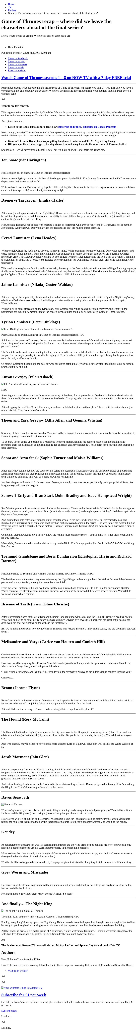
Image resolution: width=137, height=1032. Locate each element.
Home (11, 4)
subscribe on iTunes (69, 126)
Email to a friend (17, 70)
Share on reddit (16, 67)
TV (10, 7)
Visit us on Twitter (17, 970)
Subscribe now (9, 1010)
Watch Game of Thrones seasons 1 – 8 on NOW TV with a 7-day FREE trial (66, 77)
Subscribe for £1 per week (23, 995)
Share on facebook (18, 58)
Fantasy (12, 10)
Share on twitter (16, 61)
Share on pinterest (17, 64)
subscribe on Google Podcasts (99, 126)
